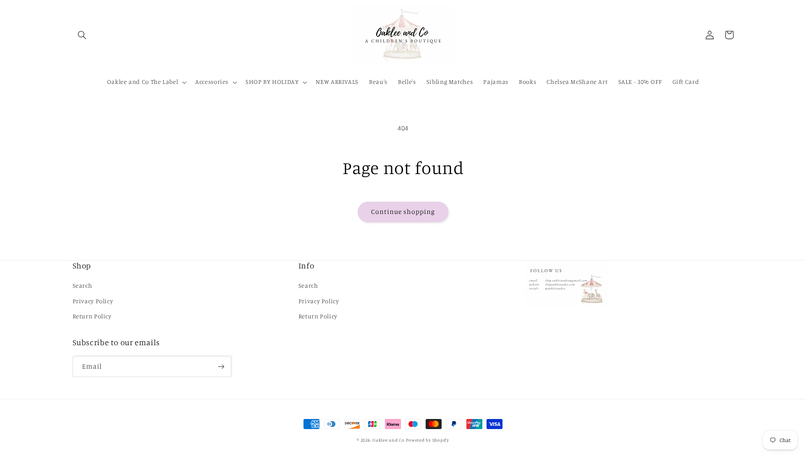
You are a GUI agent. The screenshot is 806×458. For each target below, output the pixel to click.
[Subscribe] (220, 366)
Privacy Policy (93, 300)
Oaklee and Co (388, 439)
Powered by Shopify (427, 439)
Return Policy (92, 316)
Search (82, 285)
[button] (82, 34)
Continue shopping (403, 212)
